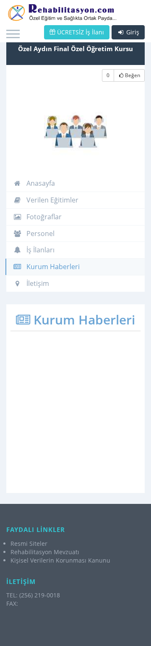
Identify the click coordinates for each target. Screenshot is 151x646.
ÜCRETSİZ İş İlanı (79, 32)
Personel (40, 233)
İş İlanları (40, 249)
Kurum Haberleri (52, 266)
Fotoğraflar (43, 216)
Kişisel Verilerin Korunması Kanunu (60, 560)
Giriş (132, 32)
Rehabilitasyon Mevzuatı (44, 552)
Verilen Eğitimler (51, 200)
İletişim (37, 283)
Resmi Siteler (28, 543)
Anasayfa (40, 183)
